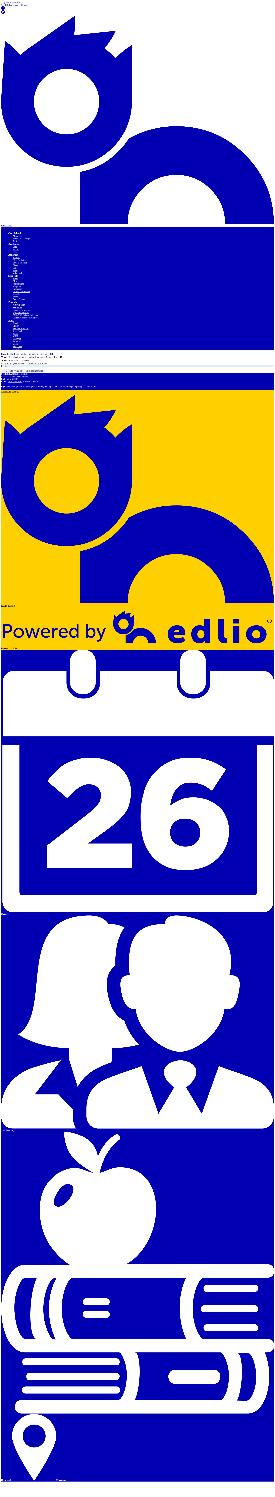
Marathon (17, 339)
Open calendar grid (34, 371)
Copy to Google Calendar (12, 363)
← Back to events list (12, 371)
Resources (17, 289)
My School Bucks (21, 312)
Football (16, 257)
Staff (15, 241)
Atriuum (16, 341)
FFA (15, 252)
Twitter (3, 12)
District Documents (21, 291)
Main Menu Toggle (10, 228)
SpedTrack (17, 331)
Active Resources (21, 328)
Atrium (16, 296)
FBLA (16, 249)
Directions (61, 1480)
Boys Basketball (20, 262)
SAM (15, 333)
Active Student (19, 299)
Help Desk (17, 346)
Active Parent (19, 305)
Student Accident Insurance (25, 317)
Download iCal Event (37, 363)
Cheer (15, 265)
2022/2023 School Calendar (25, 315)
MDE (15, 344)
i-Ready (16, 294)
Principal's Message (21, 238)
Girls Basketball (20, 260)
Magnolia (17, 286)
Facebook (3, 8)
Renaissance (18, 284)
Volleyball (17, 273)
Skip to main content (10, 2)
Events (4, 366)
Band (15, 270)
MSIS (15, 336)
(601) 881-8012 (15, 381)
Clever (16, 281)
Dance (15, 268)
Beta (15, 247)
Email (15, 278)
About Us (17, 236)
